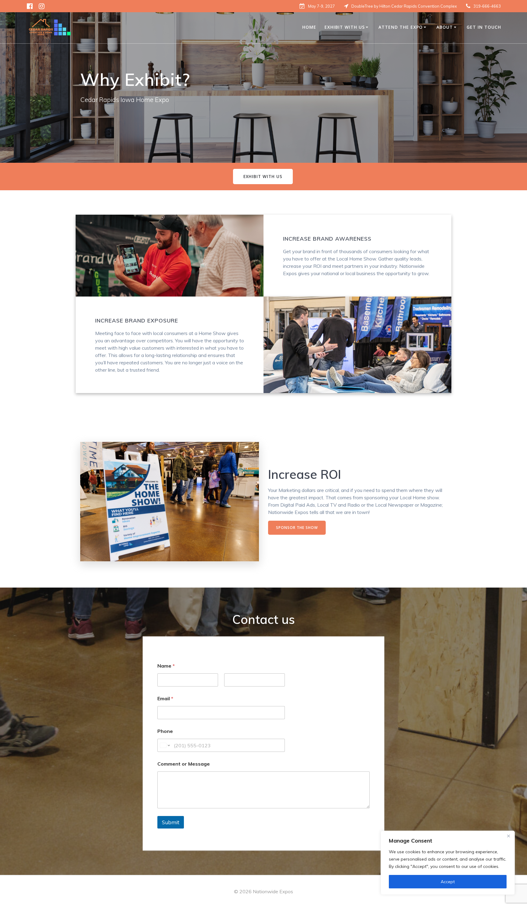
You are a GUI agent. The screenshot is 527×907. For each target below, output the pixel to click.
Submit (170, 822)
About (444, 27)
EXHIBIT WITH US (262, 176)
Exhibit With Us (344, 27)
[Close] (508, 836)
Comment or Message (183, 764)
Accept (448, 881)
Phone (165, 731)
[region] (448, 863)
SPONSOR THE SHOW (297, 527)
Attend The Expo (400, 27)
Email (165, 698)
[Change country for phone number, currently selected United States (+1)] (164, 745)
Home (309, 27)
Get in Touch (484, 27)
